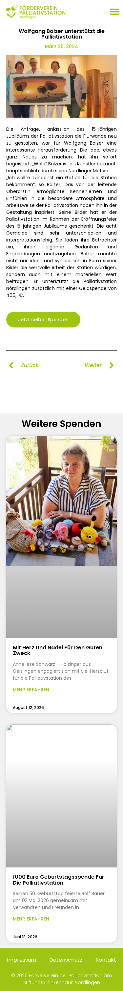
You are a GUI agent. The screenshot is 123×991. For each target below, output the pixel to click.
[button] (114, 11)
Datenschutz (65, 960)
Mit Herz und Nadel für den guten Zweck (57, 650)
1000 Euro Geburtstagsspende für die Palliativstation (58, 880)
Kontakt (105, 960)
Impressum (21, 960)
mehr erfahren (31, 689)
